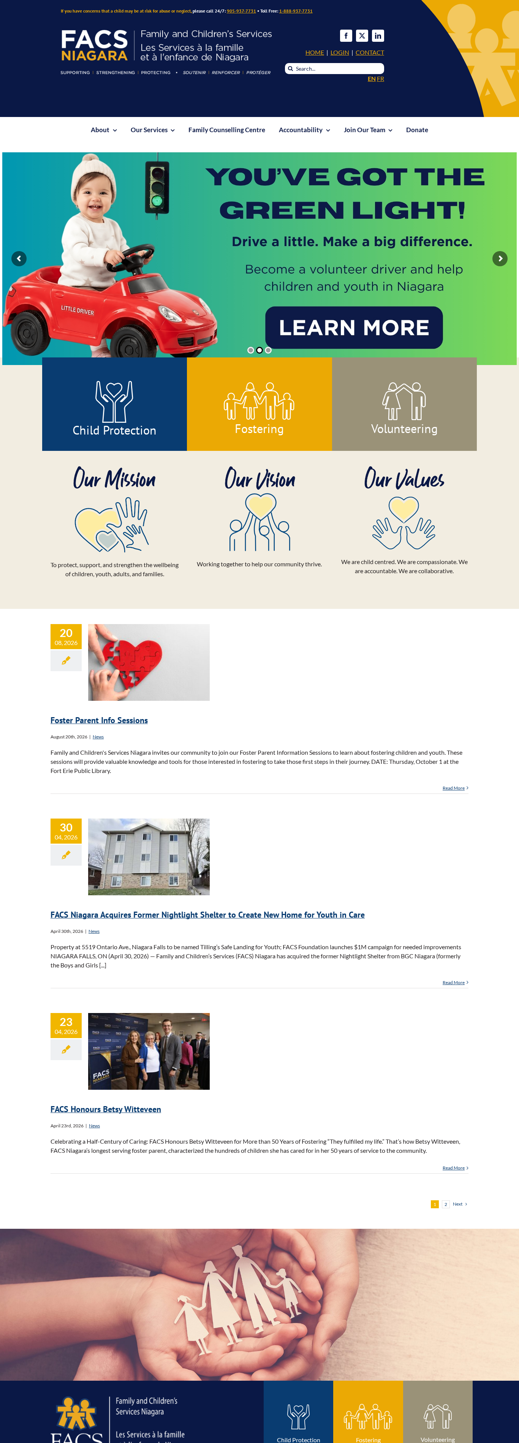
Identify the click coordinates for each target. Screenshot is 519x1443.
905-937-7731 (241, 11)
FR (380, 78)
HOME (314, 52)
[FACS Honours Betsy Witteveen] (149, 1051)
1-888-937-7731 (296, 11)
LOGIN (340, 52)
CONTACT (370, 52)
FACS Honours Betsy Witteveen (149, 1036)
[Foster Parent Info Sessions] (149, 662)
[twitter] (362, 36)
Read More (454, 788)
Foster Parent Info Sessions (149, 654)
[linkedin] (378, 36)
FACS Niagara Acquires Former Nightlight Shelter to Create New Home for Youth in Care (149, 829)
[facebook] (346, 36)
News (98, 737)
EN (372, 78)
